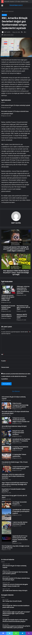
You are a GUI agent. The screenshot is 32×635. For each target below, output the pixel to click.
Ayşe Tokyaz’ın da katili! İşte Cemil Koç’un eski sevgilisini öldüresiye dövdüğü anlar (15, 483)
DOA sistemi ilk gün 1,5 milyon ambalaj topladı (15, 105)
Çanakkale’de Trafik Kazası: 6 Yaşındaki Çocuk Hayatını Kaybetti (21, 511)
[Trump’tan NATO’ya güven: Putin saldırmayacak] (6, 469)
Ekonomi (11, 11)
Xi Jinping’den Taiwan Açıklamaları (19, 455)
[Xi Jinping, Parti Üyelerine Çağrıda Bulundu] (6, 449)
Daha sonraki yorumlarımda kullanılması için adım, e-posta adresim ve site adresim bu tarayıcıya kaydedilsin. (16, 376)
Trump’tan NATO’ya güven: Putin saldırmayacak (20, 467)
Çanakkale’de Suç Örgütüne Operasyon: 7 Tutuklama (21, 440)
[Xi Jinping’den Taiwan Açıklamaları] (6, 457)
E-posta (3, 360)
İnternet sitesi (5, 367)
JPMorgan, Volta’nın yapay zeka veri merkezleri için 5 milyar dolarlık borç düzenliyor (23, 290)
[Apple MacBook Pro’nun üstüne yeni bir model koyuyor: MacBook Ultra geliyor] (6, 538)
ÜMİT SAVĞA (7, 32)
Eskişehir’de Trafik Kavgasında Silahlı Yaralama (18, 432)
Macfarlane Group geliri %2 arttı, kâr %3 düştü (23, 307)
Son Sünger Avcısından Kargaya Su (19, 503)
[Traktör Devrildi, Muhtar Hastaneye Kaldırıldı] (6, 527)
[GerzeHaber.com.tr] (16, 5)
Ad (2, 354)
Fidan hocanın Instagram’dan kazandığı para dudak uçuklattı (20, 405)
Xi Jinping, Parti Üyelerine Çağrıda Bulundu (20, 447)
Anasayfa (5, 11)
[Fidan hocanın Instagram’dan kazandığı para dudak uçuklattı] (6, 405)
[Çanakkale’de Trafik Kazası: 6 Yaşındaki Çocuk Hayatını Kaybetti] (6, 514)
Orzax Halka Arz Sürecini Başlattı (6, 315)
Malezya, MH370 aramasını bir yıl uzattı (22, 316)
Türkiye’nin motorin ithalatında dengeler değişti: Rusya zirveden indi (7, 297)
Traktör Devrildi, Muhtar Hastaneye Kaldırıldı (19, 523)
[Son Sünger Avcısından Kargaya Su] (6, 504)
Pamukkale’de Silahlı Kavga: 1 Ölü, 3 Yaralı (15, 462)
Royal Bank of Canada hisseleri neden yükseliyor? (8, 307)
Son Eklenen (16, 391)
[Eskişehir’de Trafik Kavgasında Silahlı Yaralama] (6, 433)
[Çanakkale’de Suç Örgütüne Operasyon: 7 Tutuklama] (6, 441)
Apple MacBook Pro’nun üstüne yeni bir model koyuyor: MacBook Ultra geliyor (19, 538)
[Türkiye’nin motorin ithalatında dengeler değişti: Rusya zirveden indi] (8, 290)
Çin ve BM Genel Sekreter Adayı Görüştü (14, 426)
